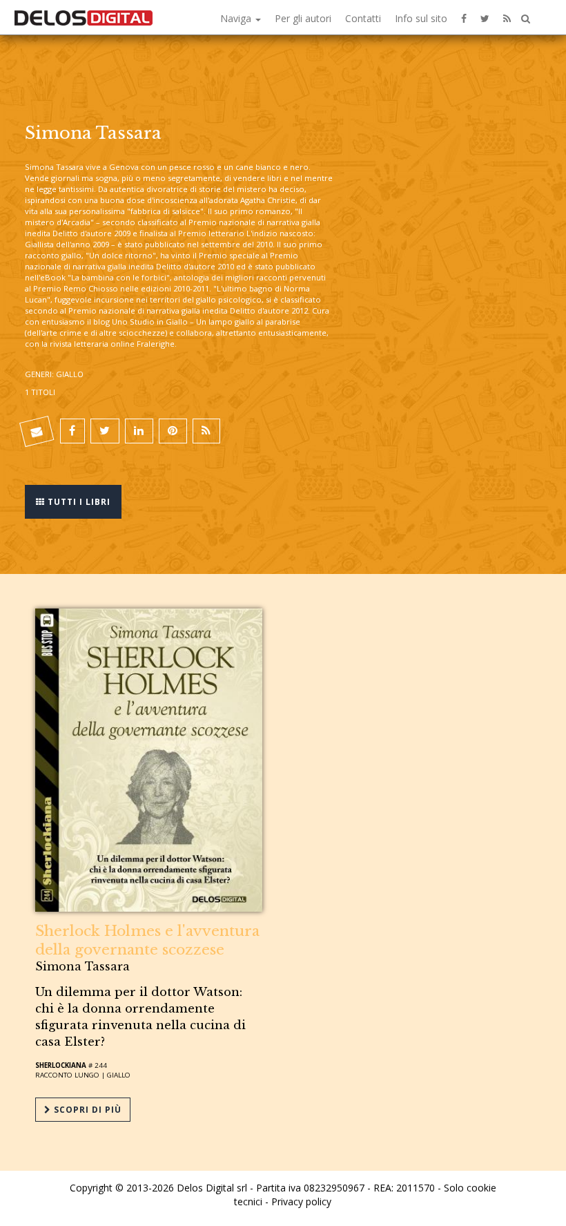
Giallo (118, 1075)
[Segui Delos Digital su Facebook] (464, 17)
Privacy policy (301, 1201)
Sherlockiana (60, 1065)
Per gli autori (303, 18)
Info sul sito (421, 18)
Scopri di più (86, 1109)
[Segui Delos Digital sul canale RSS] (507, 17)
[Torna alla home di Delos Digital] (83, 17)
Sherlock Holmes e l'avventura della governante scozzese (147, 940)
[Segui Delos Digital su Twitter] (485, 17)
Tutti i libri (77, 502)
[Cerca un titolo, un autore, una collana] (525, 19)
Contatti (363, 18)
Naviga (237, 18)
